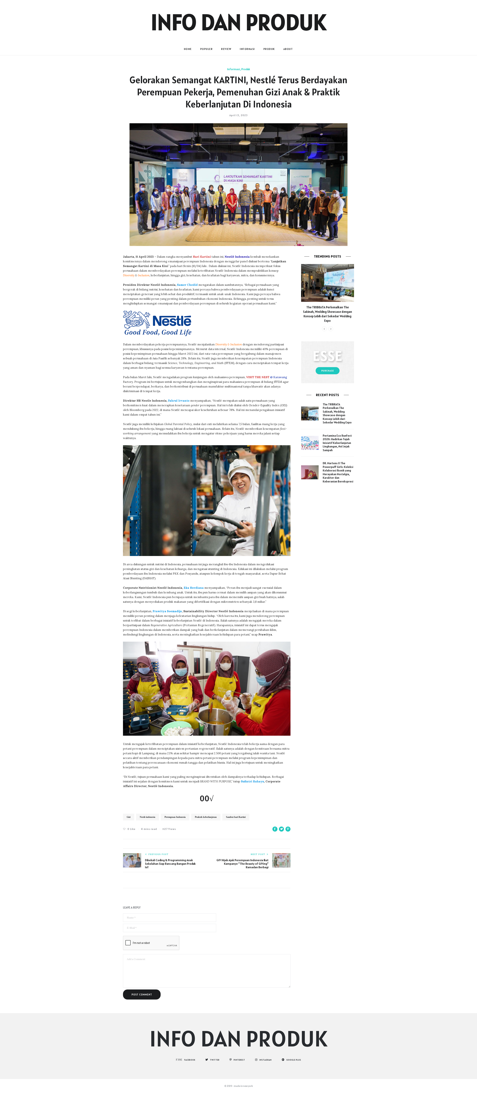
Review (226, 49)
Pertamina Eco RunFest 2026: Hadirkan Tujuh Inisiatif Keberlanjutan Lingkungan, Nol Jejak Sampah (337, 443)
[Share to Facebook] (274, 829)
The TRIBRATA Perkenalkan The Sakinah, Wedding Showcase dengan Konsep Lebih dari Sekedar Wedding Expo (327, 314)
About (288, 49)
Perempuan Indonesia (175, 817)
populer (206, 49)
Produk (269, 49)
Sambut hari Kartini (236, 817)
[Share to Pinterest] (287, 829)
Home (188, 49)
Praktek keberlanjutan (206, 817)
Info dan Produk (238, 22)
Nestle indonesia (147, 817)
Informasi (247, 49)
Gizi (128, 817)
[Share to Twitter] (281, 829)
